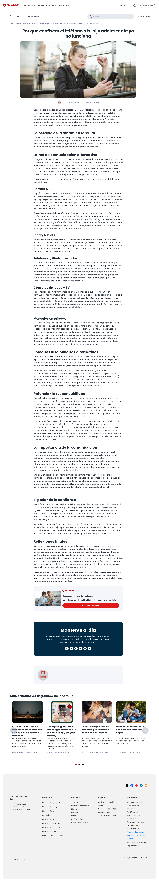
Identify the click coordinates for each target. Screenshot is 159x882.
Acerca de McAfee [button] (46, 5)
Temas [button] (19, 16)
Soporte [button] (121, 5)
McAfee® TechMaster (51, 831)
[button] (135, 5)
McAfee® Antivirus (49, 819)
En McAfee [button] (33, 16)
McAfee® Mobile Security (52, 836)
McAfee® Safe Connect (51, 823)
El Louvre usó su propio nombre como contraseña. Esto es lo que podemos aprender (27, 731)
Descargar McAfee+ (90, 605)
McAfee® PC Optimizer (51, 827)
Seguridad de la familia (26, 23)
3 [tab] (83, 764)
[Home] (11, 16)
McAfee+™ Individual (51, 803)
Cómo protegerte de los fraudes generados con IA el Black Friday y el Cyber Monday (61, 731)
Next (145, 730)
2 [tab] (79, 764)
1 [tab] (76, 764)
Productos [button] (28, 5)
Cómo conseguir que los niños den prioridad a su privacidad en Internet (95, 729)
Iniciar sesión (147, 6)
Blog (12, 23)
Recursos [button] (63, 5)
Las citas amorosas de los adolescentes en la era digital (130, 729)
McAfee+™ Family (49, 807)
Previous (13, 730)
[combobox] (143, 16)
